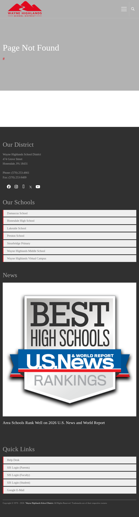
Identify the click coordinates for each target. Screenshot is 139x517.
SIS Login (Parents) (18, 467)
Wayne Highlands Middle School (26, 251)
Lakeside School (16, 228)
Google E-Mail (15, 490)
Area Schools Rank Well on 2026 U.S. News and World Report (54, 422)
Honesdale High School (20, 220)
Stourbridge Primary (18, 243)
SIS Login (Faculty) (18, 475)
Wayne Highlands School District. (40, 503)
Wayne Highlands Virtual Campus (26, 258)
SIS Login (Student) (18, 482)
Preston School (15, 235)
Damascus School (17, 213)
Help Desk (13, 460)
